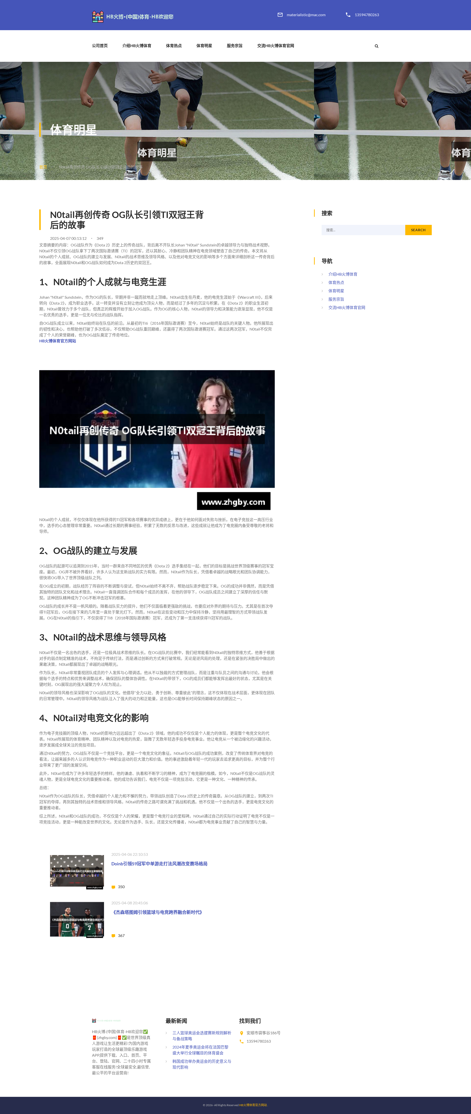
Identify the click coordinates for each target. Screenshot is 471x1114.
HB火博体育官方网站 (253, 1105)
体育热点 (174, 46)
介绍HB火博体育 (136, 46)
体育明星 (204, 46)
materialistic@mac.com (306, 15)
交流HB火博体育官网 (275, 46)
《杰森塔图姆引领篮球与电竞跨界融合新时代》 (157, 912)
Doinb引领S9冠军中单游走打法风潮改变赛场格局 (159, 863)
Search (418, 230)
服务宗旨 (235, 46)
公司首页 (100, 46)
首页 (43, 167)
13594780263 (367, 15)
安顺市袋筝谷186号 (264, 1032)
